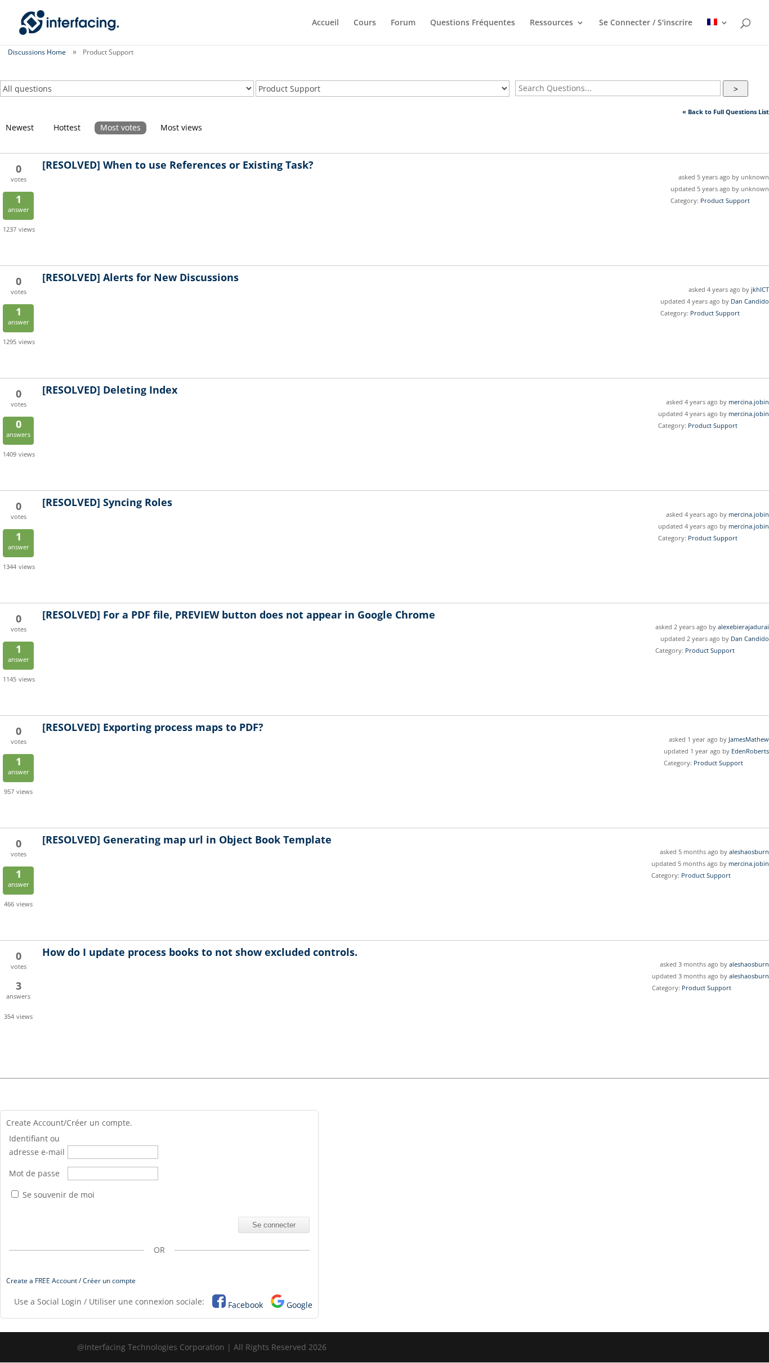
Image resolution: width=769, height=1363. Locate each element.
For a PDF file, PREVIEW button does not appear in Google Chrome (238, 614)
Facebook (245, 1304)
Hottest (67, 127)
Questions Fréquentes (472, 23)
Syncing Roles (107, 502)
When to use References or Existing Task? (178, 164)
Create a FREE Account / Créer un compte (71, 1280)
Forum (403, 23)
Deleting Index (109, 389)
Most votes (120, 127)
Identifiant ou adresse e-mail (37, 1145)
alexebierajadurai (743, 626)
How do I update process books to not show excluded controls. (199, 952)
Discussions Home (37, 52)
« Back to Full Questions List (725, 111)
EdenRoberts (750, 751)
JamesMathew (748, 739)
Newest (20, 127)
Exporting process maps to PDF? (152, 727)
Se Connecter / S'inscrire (645, 23)
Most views (181, 127)
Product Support (725, 200)
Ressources (551, 23)
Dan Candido (750, 301)
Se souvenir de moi (57, 1194)
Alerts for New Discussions (140, 277)
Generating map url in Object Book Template (187, 839)
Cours (365, 23)
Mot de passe (34, 1173)
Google (299, 1304)
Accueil (325, 23)
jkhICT (760, 289)
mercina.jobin (748, 402)
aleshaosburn (749, 851)
